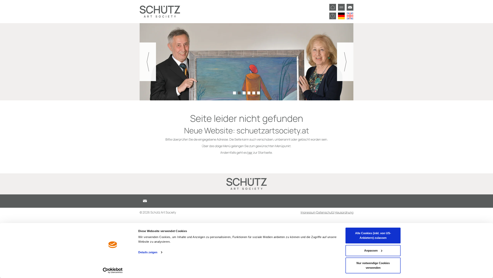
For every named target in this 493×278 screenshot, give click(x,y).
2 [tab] (239, 93)
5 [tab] (253, 93)
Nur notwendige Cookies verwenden (373, 265)
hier (249, 152)
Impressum (308, 212)
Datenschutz (325, 212)
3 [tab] (244, 93)
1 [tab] (234, 93)
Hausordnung (344, 212)
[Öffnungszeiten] (332, 16)
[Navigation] (341, 7)
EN (350, 16)
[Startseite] (332, 7)
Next (345, 61)
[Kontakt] (350, 7)
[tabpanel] (246, 61)
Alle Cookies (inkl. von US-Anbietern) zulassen (373, 235)
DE (341, 16)
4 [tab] (248, 93)
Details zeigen (147, 252)
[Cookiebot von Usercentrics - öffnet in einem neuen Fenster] (113, 270)
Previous (148, 61)
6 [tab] (258, 93)
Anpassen (371, 250)
